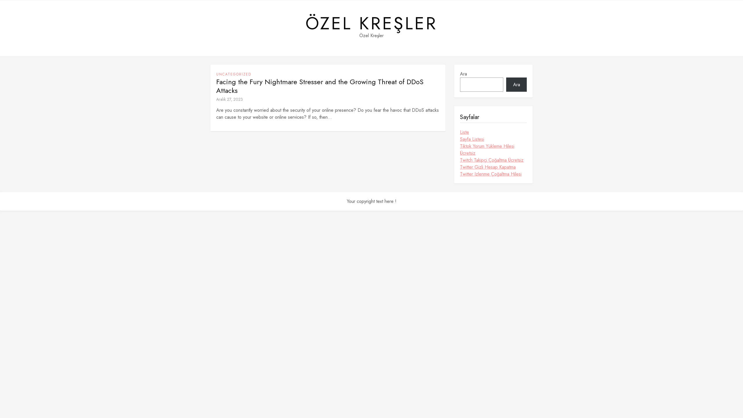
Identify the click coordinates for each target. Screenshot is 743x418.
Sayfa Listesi (472, 139)
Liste (464, 132)
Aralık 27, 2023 (229, 99)
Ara (463, 74)
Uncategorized (233, 74)
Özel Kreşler (371, 23)
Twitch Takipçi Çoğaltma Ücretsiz (492, 160)
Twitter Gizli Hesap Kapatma (488, 167)
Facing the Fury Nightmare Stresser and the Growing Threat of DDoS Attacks (319, 86)
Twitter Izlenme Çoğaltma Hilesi (491, 174)
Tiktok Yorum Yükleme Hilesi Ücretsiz (487, 149)
